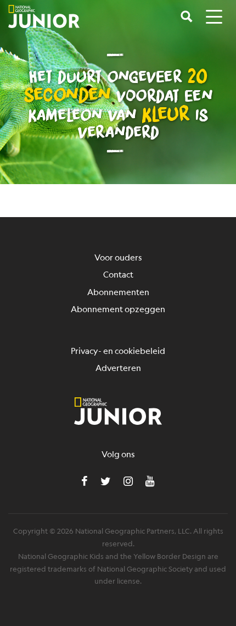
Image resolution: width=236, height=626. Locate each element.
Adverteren (118, 367)
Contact (118, 274)
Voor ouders (118, 257)
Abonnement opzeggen (118, 308)
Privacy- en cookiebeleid (118, 350)
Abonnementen (118, 291)
